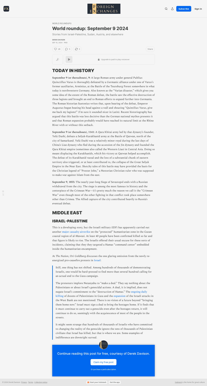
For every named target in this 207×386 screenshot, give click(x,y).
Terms (30, 382)
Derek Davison (58, 40)
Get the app (115, 382)
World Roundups (61, 23)
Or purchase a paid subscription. (103, 369)
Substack (178, 382)
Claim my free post (103, 362)
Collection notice (40, 382)
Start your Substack (98, 382)
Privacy (24, 382)
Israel (97, 260)
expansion (119, 296)
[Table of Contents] (3, 193)
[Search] (166, 9)
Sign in (198, 8)
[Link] (48, 70)
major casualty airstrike (76, 232)
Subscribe (184, 8)
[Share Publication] (172, 9)
